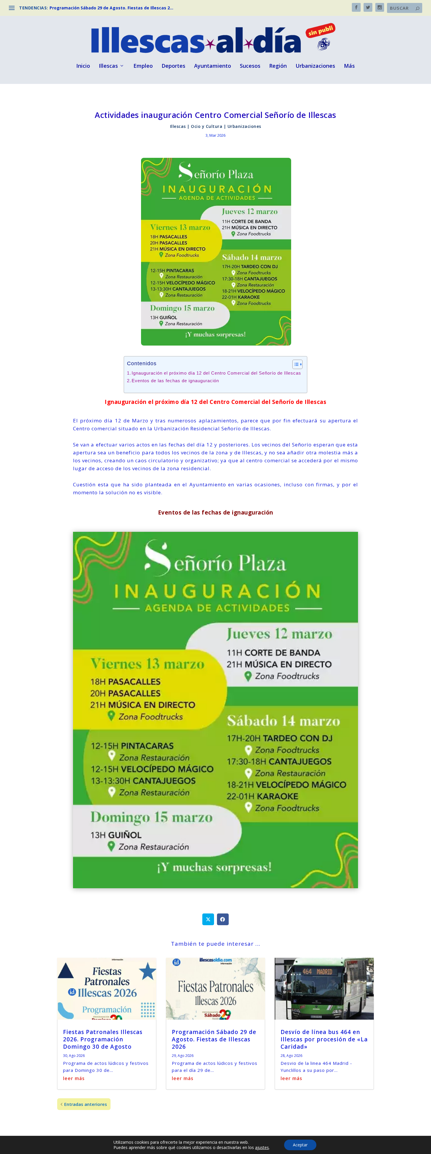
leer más (74, 1078)
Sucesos (250, 66)
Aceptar (300, 1145)
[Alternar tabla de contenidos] (294, 364)
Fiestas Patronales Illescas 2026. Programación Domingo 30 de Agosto (102, 1039)
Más (349, 66)
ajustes (262, 1147)
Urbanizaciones (315, 66)
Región (278, 66)
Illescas (108, 66)
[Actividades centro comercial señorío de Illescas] (215, 886)
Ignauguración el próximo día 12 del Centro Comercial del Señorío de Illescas (216, 373)
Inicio (83, 66)
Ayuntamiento (212, 66)
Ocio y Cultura (206, 126)
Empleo (143, 66)
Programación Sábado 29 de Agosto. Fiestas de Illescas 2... (111, 8)
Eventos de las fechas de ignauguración (175, 380)
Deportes (173, 66)
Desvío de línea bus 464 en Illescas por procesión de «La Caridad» (324, 1039)
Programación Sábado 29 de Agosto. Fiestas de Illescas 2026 (214, 1039)
